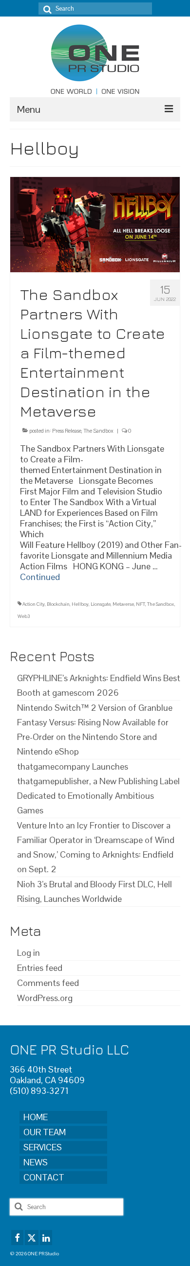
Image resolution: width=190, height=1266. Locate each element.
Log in (28, 952)
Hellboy (80, 604)
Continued (40, 576)
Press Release (66, 430)
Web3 (24, 616)
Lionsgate (101, 604)
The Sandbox (98, 430)
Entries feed (39, 967)
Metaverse (123, 604)
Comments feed (48, 982)
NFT (140, 604)
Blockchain (58, 604)
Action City (33, 604)
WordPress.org (45, 997)
